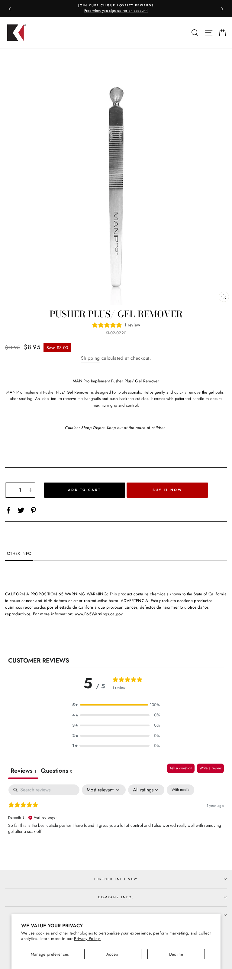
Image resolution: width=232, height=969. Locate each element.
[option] (116, 8)
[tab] (56, 771)
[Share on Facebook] (8, 510)
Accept (112, 954)
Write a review (210, 768)
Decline (176, 954)
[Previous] (10, 8)
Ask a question (180, 768)
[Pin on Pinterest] (33, 510)
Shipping (90, 358)
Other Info (19, 553)
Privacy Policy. (87, 938)
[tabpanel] (116, 823)
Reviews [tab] (23, 770)
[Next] (222, 8)
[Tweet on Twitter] (21, 510)
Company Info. (116, 897)
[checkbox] (180, 789)
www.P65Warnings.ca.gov (99, 614)
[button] (116, 705)
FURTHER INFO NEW (116, 879)
